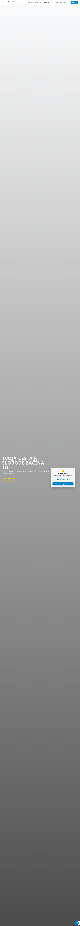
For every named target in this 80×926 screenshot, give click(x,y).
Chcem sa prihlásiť (63, 484)
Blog (61, 2)
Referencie (46, 2)
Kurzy (36, 2)
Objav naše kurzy (9, 478)
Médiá (32, 2)
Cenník (51, 2)
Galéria (40, 2)
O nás (28, 2)
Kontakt (56, 2)
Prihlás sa (74, 2)
